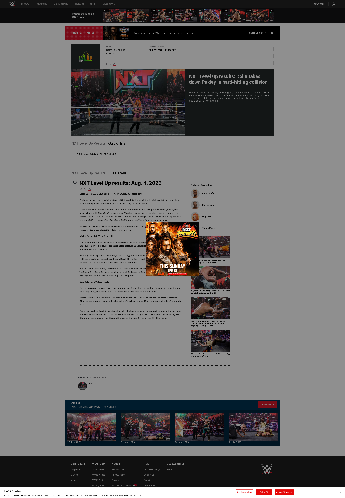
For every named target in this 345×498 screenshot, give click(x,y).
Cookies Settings (244, 492)
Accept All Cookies (284, 492)
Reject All (264, 492)
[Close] (341, 492)
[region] (172, 492)
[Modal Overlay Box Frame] (172, 249)
